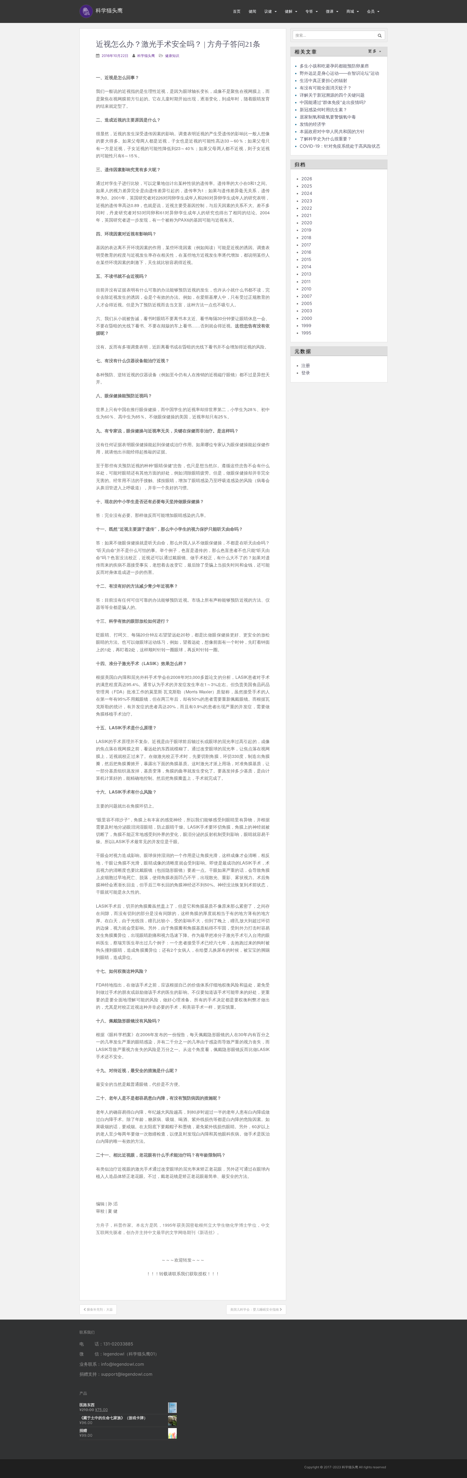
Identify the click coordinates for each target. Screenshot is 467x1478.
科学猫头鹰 (146, 55)
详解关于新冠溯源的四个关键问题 (332, 95)
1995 (306, 332)
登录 (305, 372)
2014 (306, 266)
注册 (305, 365)
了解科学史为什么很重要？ (326, 138)
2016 (306, 252)
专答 (309, 11)
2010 (306, 288)
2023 (306, 201)
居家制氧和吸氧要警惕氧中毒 (328, 117)
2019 (306, 230)
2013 (306, 274)
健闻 (252, 11)
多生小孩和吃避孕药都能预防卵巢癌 (334, 66)
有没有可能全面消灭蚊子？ (326, 87)
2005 (306, 303)
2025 (306, 186)
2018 (306, 237)
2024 (306, 193)
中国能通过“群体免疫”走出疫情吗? (333, 102)
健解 (288, 11)
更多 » (375, 51)
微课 (329, 11)
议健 (268, 11)
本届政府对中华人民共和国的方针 (332, 131)
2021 (306, 215)
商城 (350, 11)
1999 (306, 325)
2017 (306, 245)
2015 (306, 259)
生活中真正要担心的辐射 (323, 80)
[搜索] (380, 35)
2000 (306, 318)
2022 (306, 208)
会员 (371, 11)
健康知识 (172, 55)
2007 (306, 296)
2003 (306, 310)
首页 (237, 11)
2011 (306, 281)
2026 (306, 178)
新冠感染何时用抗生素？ (323, 109)
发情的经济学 (313, 124)
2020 (306, 222)
